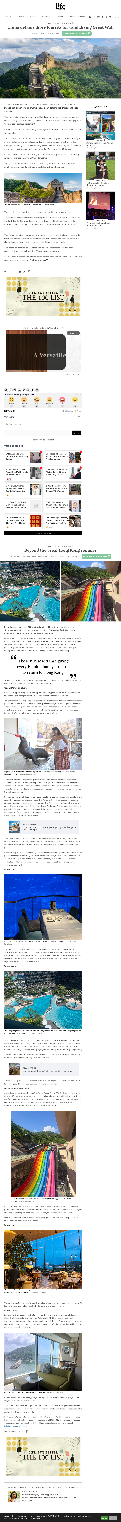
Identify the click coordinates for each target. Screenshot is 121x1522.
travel (34, 328)
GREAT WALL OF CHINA (51, 328)
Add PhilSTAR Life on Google (75, 33)
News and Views (77, 17)
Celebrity (46, 17)
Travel (58, 23)
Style (8, 17)
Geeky (60, 17)
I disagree (113, 1518)
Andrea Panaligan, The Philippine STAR (30, 556)
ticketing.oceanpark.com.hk (16, 1426)
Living (21, 17)
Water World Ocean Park (65, 1487)
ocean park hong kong (39, 1487)
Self (32, 17)
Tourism (67, 23)
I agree (104, 1518)
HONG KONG (20, 1487)
